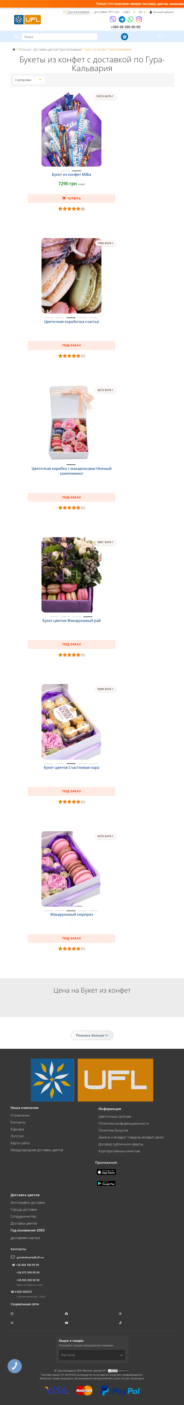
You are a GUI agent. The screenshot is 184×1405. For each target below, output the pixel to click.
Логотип (17, 1136)
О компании (20, 1115)
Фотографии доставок (28, 1202)
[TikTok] (120, 1323)
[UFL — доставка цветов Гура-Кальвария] (27, 19)
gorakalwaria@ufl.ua (30, 1257)
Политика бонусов (113, 1130)
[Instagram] (139, 21)
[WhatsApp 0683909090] (131, 21)
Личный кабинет (163, 12)
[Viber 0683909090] (113, 21)
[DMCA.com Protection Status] (118, 1370)
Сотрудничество (23, 1216)
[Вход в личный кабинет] (151, 12)
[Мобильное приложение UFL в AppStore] (106, 1171)
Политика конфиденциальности (124, 1123)
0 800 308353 (23, 1292)
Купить (74, 198)
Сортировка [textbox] (23, 80)
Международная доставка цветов (37, 1150)
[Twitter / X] (12, 1323)
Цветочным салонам (115, 1116)
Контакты (18, 1122)
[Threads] (120, 1314)
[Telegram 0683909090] (122, 21)
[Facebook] (66, 1314)
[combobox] (28, 80)
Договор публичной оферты (121, 1144)
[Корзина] (124, 36)
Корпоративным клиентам (119, 1151)
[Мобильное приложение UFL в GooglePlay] (106, 1183)
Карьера (17, 1129)
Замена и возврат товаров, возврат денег (131, 1137)
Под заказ (71, 345)
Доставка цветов (24, 1223)
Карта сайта (20, 1143)
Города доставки (24, 1209)
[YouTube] (67, 1323)
